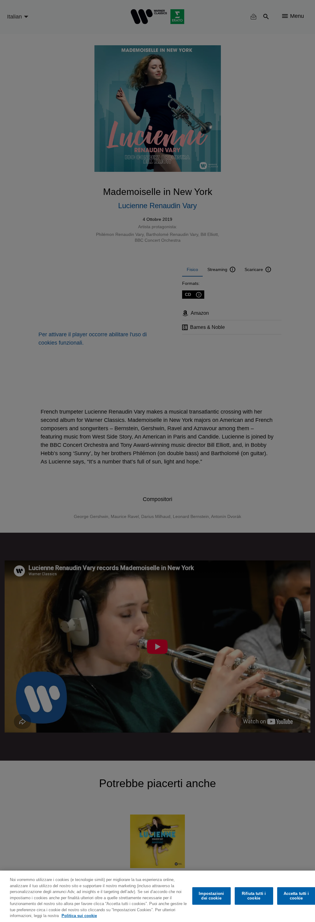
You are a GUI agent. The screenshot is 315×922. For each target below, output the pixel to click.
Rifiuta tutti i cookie (254, 896)
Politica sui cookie (79, 915)
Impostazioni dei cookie (211, 896)
